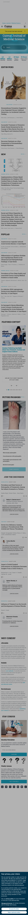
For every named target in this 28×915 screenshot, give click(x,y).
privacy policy (10, 898)
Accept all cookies (14, 908)
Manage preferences (7, 903)
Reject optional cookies (14, 912)
